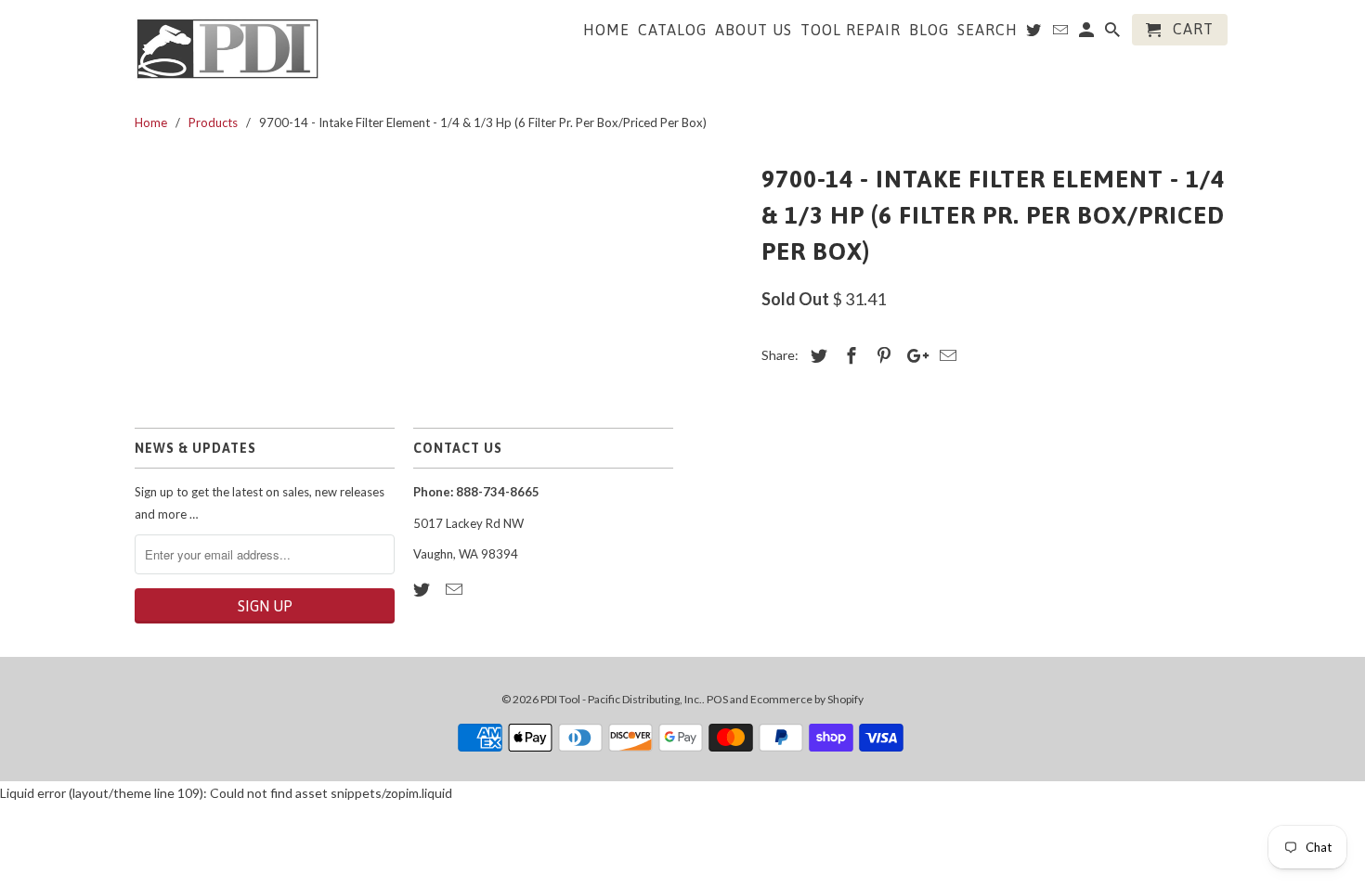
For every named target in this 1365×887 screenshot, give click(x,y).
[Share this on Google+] (913, 355)
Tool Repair (850, 29)
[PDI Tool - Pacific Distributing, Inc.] (227, 47)
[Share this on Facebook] (849, 355)
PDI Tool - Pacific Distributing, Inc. (621, 699)
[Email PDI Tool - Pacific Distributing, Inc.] (456, 589)
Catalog (672, 29)
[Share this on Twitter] (816, 355)
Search (987, 29)
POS (717, 699)
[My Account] (1088, 33)
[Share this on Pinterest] (881, 355)
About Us (753, 29)
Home (606, 29)
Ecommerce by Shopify (807, 699)
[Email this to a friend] (945, 355)
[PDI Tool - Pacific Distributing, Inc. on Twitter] (423, 589)
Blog (929, 29)
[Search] (1114, 33)
